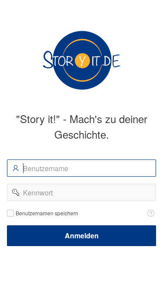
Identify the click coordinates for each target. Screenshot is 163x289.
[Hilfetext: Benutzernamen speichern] (151, 213)
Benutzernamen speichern (47, 213)
